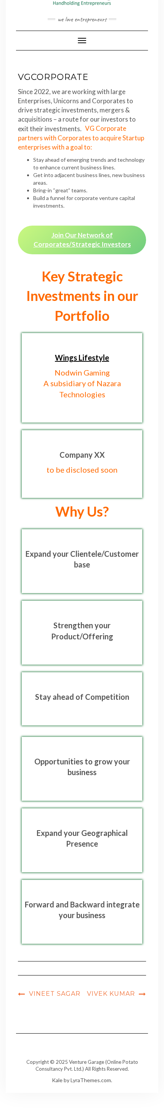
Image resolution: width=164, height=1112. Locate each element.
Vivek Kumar (111, 993)
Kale (57, 1080)
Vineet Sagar (54, 993)
